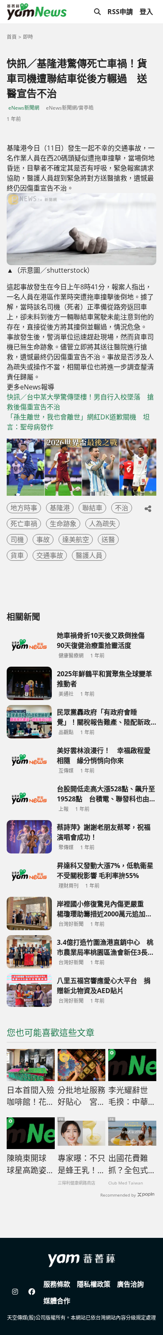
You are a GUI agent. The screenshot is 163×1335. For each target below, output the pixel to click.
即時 (28, 36)
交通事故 (49, 555)
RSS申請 (120, 11)
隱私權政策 (93, 1284)
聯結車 (92, 507)
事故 (43, 539)
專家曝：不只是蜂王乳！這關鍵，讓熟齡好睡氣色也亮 (81, 1164)
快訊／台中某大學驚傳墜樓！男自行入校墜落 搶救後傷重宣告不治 (80, 402)
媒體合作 (56, 1300)
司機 (17, 539)
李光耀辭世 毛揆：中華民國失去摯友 (132, 1096)
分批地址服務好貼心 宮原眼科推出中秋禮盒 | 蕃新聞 (81, 1096)
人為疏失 (102, 523)
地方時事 (23, 507)
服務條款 (56, 1284)
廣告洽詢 (130, 1284)
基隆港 (60, 507)
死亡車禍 (23, 523)
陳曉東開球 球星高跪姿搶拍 (30, 1164)
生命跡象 (63, 523)
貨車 (17, 555)
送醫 (108, 539)
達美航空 (75, 539)
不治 (121, 507)
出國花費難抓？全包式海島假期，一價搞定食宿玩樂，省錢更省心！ (132, 1164)
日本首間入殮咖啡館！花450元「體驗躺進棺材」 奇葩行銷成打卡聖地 (30, 1096)
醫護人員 (89, 555)
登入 (146, 11)
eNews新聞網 (23, 107)
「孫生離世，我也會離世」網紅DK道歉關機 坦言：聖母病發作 (78, 422)
